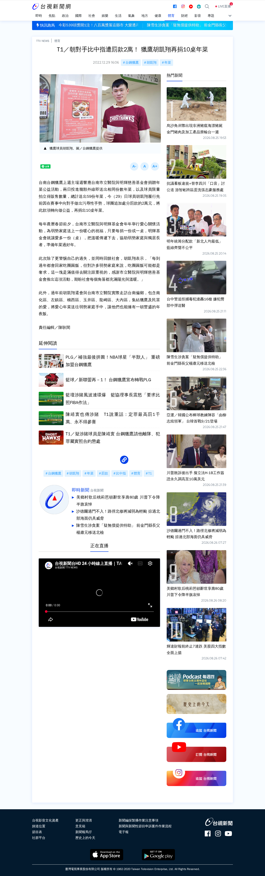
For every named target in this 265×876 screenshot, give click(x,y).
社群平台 (38, 838)
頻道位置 (38, 826)
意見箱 (80, 826)
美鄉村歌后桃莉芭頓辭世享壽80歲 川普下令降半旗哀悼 (118, 501)
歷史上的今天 (85, 838)
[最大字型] (155, 166)
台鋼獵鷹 (132, 63)
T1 (150, 473)
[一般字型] (144, 166)
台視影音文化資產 (45, 820)
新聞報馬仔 (83, 832)
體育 (57, 41)
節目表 (37, 832)
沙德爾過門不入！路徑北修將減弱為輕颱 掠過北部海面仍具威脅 (118, 515)
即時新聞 (80, 490)
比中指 (121, 473)
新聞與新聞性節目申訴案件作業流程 (145, 826)
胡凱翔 (152, 63)
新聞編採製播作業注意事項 (138, 820)
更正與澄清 (83, 820)
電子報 (124, 832)
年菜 (167, 63)
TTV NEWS (42, 41)
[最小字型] (134, 166)
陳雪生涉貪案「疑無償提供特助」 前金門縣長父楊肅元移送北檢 (118, 529)
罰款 (104, 473)
